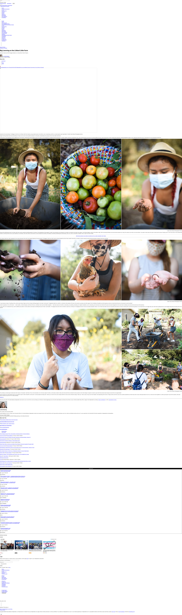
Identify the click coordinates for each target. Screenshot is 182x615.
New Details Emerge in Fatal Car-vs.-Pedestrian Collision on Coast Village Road (14, 450)
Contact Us (4, 38)
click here (113, 611)
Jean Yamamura (9, 462)
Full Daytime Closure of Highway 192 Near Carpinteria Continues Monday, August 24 (15, 437)
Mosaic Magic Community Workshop (7, 517)
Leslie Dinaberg (6, 56)
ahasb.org (2, 397)
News (3, 8)
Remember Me (3, 563)
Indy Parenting (4, 16)
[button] (30, 184)
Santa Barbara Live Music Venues (8, 24)
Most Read (4, 432)
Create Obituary (5, 591)
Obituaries (4, 14)
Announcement (3, 442)
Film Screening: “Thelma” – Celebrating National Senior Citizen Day (13, 476)
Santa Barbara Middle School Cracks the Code (7, 421)
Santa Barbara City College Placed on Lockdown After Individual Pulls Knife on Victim (15, 461)
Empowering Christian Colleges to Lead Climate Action (10, 440)
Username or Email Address (5, 560)
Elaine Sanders (9, 435)
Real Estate (4, 15)
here (27, 558)
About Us (3, 581)
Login (13, 3)
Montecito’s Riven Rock (4, 457)
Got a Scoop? (6, 6)
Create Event (4, 39)
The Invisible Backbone (3, 429)
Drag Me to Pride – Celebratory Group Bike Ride (9, 488)
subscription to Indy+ (113, 399)
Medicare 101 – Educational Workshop (7, 494)
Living (3, 9)
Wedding (3, 34)
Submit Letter (4, 592)
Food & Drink (4, 10)
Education (2, 449)
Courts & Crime (3, 435)
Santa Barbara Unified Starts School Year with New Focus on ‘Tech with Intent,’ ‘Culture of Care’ (17, 447)
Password (2, 562)
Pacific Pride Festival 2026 (5, 471)
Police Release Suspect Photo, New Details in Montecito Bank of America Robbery (15, 433)
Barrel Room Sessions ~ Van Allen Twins (8, 482)
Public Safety (2, 452)
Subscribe (2, 6)
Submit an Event (3, 3)
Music (1, 456)
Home (3, 20)
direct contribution (102, 399)
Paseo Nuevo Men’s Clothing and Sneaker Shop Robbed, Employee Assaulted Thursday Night (17, 444)
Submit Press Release (6, 582)
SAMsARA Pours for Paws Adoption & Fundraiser (9, 511)
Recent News (4, 431)
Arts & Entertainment (5, 23)
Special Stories (2, 47)
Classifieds (4, 17)
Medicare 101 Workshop (5, 500)
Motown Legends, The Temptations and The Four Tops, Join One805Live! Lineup (14, 454)
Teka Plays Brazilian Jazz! (5, 528)
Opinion (3, 11)
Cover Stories (4, 33)
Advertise (3, 37)
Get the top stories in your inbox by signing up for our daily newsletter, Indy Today (91, 235)
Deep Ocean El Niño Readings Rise (6, 464)
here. (9, 567)
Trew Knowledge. (121, 611)
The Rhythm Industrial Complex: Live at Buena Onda (10, 523)
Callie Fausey (7, 449)
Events (3, 12)
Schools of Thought (3, 48)
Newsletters (9, 3)
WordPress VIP (131, 611)
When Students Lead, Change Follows (6, 425)
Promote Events (5, 586)
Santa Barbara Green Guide (7, 35)
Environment (2, 466)
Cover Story (4, 579)
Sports (3, 13)
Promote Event (4, 573)
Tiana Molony (5, 456)
